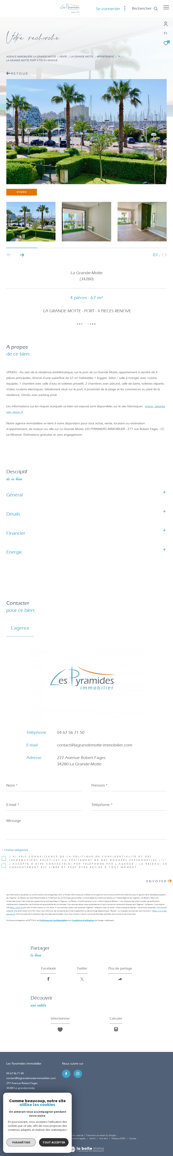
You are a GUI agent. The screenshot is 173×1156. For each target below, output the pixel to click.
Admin (92, 1138)
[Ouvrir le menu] (166, 7)
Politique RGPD (118, 1138)
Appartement (105, 56)
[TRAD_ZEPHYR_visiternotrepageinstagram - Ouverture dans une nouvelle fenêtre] (78, 1074)
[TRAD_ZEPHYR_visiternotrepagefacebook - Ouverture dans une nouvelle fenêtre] (66, 1074)
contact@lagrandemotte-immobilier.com (94, 745)
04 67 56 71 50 (70, 732)
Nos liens (103, 1138)
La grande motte (82, 56)
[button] (22, 254)
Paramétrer (21, 1142)
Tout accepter (54, 1142)
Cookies (132, 1138)
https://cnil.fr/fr (16, 907)
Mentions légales (78, 1138)
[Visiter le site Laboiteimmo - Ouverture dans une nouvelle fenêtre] (86, 1146)
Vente (63, 56)
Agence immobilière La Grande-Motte (31, 56)
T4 (119, 56)
